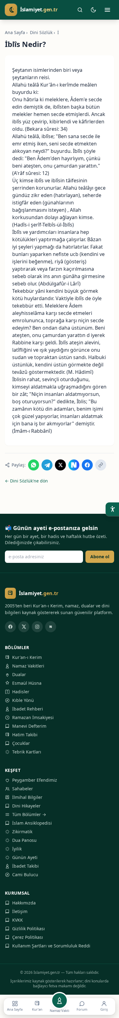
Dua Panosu (24, 840)
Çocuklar (21, 743)
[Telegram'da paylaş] (46, 464)
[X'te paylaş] (60, 464)
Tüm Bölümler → (29, 814)
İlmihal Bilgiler (27, 797)
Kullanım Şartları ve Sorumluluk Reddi (51, 946)
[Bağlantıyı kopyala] (100, 464)
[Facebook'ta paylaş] (87, 464)
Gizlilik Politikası (28, 928)
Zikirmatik (22, 831)
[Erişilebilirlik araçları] (112, 509)
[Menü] (107, 10)
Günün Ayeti (25, 857)
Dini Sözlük (41, 32)
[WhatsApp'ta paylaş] (33, 464)
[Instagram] (37, 626)
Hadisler (20, 692)
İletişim (19, 911)
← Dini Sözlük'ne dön (26, 481)
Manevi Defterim (29, 726)
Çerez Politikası (27, 937)
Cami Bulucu (25, 874)
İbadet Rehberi (27, 709)
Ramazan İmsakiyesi (33, 717)
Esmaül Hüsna (26, 683)
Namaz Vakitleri (28, 666)
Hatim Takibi (25, 734)
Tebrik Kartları (26, 752)
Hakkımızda (24, 903)
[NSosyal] (50, 626)
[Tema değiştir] (93, 10)
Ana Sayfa (15, 32)
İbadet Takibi (25, 866)
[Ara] (80, 10)
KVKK (17, 920)
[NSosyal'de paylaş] (73, 464)
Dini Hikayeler (26, 806)
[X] (23, 626)
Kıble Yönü (23, 700)
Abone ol (99, 556)
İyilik (17, 849)
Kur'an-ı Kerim (27, 657)
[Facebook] (10, 626)
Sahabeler (22, 789)
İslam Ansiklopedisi (32, 823)
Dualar (19, 674)
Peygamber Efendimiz (34, 780)
